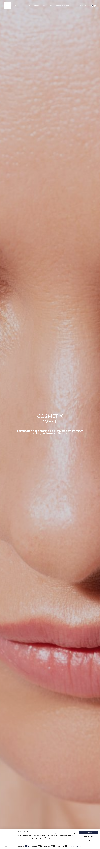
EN (17, 5)
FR (15, 5)
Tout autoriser (88, 832)
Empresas (36, 5)
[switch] (40, 846)
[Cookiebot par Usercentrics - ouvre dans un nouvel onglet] (9, 846)
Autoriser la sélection (89, 836)
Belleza (50, 5)
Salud (44, 5)
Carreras (81, 5)
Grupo (28, 5)
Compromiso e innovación (62, 5)
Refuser (89, 840)
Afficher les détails (74, 846)
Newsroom (87, 5)
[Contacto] (94, 5)
